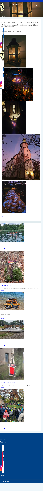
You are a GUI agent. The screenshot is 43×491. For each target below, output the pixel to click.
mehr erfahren (3, 248)
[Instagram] (1, 49)
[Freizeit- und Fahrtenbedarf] (3, 49)
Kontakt (3, 20)
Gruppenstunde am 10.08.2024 (5, 312)
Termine (3, 17)
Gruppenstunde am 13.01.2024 (4, 219)
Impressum (2, 475)
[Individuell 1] (3, 88)
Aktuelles (3, 16)
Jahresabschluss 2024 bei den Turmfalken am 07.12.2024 (9, 382)
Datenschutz (2, 476)
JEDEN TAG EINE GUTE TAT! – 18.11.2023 (6, 217)
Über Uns (3, 15)
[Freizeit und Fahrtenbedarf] (3, 472)
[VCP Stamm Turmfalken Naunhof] (2, 12)
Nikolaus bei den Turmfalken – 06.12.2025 (7, 285)
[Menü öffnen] (0, 94)
